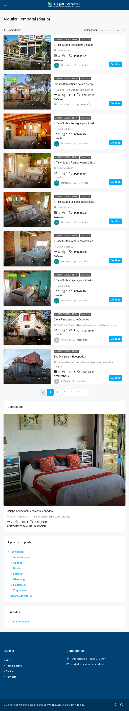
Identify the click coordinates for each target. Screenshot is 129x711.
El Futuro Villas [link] (68, 104)
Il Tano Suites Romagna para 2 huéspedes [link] (78, 123)
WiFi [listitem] (8, 660)
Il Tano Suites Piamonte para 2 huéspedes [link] (79, 162)
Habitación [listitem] (19, 584)
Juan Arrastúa (76, 704)
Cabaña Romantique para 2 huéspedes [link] (76, 84)
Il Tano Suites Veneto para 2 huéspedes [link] (77, 241)
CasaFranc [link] (66, 340)
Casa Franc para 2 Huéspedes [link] (71, 319)
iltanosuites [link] (66, 65)
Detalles (115, 64)
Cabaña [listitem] (18, 562)
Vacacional (85, 39)
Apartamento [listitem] (21, 557)
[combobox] (111, 30)
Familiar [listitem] (18, 573)
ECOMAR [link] (65, 381)
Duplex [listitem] (17, 568)
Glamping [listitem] (19, 579)
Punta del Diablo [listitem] (20, 621)
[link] (27, 52)
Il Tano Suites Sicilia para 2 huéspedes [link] (76, 44)
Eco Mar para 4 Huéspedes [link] (70, 356)
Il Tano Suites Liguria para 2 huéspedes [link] (77, 280)
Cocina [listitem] (10, 671)
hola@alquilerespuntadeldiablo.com (89, 664)
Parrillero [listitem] (11, 676)
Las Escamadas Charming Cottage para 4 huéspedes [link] (58, 511)
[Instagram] (122, 704)
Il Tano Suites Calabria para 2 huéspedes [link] (78, 201)
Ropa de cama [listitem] (14, 665)
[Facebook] (116, 704)
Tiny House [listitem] (20, 590)
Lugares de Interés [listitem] (21, 595)
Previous (9, 460)
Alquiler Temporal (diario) (66, 39)
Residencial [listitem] (17, 551)
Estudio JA (58, 704)
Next (120, 460)
